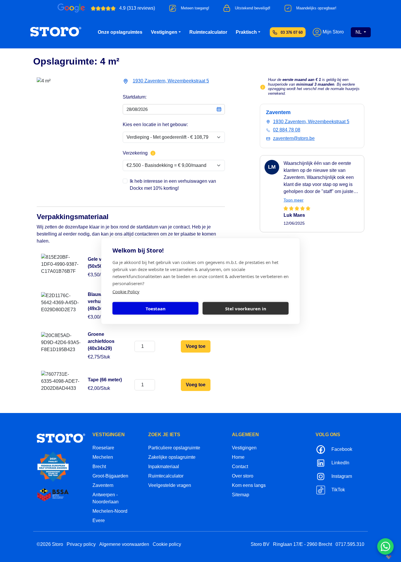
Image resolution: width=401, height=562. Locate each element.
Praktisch (246, 32)
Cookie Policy (125, 291)
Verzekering (135, 152)
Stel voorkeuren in (245, 308)
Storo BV (260, 544)
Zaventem (102, 485)
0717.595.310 (350, 544)
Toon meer (294, 200)
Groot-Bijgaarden (110, 475)
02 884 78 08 (286, 129)
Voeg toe (195, 346)
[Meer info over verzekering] (153, 153)
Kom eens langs (249, 485)
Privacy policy (81, 544)
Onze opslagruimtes (120, 32)
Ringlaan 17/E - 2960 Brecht (302, 544)
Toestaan (156, 308)
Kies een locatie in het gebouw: (155, 124)
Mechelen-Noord (109, 511)
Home (238, 457)
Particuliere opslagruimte (174, 447)
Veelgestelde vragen (169, 485)
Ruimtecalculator (208, 32)
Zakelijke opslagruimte (172, 457)
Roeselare (103, 447)
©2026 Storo (50, 544)
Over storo (242, 475)
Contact (240, 466)
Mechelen (102, 457)
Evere (98, 520)
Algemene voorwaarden (124, 544)
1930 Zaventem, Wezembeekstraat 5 (171, 80)
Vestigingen (164, 32)
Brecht (99, 466)
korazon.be (379, 556)
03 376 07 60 (292, 32)
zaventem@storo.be (294, 138)
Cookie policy (167, 544)
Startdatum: (134, 96)
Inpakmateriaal (163, 466)
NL (359, 32)
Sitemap (240, 494)
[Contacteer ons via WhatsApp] (385, 546)
